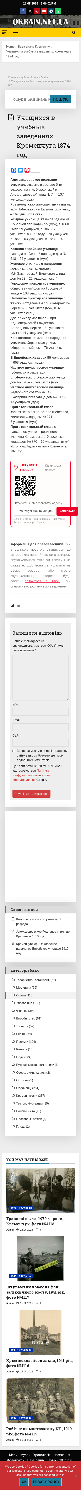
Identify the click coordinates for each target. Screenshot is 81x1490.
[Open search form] (73, 32)
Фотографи (15, 1460)
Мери (13, 1455)
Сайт (16, 735)
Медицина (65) (26, 987)
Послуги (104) (26, 1041)
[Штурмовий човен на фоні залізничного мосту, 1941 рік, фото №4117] (40, 1258)
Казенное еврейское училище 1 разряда (38, 921)
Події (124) (23, 1057)
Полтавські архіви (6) (31, 1119)
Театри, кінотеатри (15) (32, 1103)
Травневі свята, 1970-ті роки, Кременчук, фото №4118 (34, 1221)
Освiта (44, 77)
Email (16, 720)
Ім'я (15, 704)
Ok (24, 1482)
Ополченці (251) (27, 1088)
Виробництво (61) (28, 1018)
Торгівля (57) (25, 1026)
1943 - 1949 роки (21, 1417)
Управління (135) (28, 1003)
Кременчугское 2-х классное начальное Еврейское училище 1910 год (42, 948)
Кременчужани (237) (30, 1095)
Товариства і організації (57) (36, 980)
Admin (10, 1229)
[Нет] (76, 1476)
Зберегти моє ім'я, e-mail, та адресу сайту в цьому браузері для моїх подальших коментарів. (42, 755)
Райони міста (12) (28, 1111)
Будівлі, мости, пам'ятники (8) (37, 1064)
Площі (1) (23, 1126)
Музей (25, 1455)
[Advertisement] (40, 856)
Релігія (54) (24, 1034)
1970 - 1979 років (21, 1207)
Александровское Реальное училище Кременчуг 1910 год (43, 934)
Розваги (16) (24, 1049)
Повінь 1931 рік (59, 1460)
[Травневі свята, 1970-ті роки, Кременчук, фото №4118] (40, 1190)
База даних (35, 1460)
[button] (4, 32)
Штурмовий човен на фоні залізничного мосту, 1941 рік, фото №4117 (35, 1292)
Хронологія (41, 1455)
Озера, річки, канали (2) (33, 1072)
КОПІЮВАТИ (67, 511)
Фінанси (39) (25, 1010)
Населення (61, 1455)
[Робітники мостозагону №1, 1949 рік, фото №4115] (40, 1400)
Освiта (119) (24, 995)
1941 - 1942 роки (21, 1276)
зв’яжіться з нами (42, 581)
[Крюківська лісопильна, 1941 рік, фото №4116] (40, 1332)
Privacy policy (46, 1482)
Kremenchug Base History (23, 77)
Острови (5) (24, 1080)
